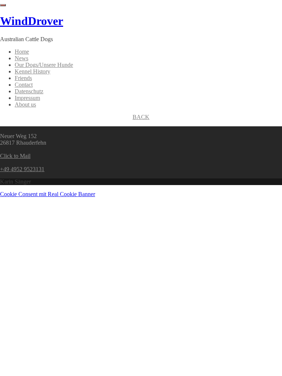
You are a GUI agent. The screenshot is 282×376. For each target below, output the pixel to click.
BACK (141, 117)
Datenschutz (29, 91)
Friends (23, 78)
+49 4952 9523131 (22, 169)
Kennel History (32, 71)
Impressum (27, 98)
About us (25, 104)
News (21, 58)
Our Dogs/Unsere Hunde (44, 65)
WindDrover (31, 21)
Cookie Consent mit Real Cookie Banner (47, 194)
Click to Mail (15, 156)
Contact (24, 85)
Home (22, 51)
